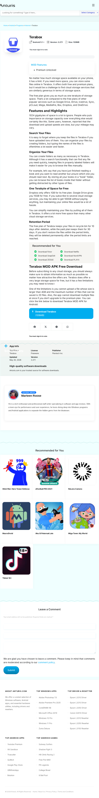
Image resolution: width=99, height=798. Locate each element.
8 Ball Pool (43, 775)
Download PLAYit (71, 260)
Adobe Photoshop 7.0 (48, 697)
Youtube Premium (14, 744)
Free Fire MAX (45, 760)
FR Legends (44, 765)
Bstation (10, 775)
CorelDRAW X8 (45, 708)
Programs (19, 25)
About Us (41, 792)
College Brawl (44, 770)
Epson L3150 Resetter (79, 728)
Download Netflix (71, 252)
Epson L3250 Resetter (79, 723)
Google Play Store (15, 765)
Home (5, 25)
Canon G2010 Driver (78, 713)
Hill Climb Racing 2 (46, 754)
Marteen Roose (31, 395)
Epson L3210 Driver (78, 697)
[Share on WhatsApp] (67, 326)
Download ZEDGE (46, 260)
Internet (27, 25)
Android (12, 25)
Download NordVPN (73, 256)
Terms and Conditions (65, 792)
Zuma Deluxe (44, 728)
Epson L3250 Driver (78, 708)
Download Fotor (45, 252)
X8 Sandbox (12, 749)
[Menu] (93, 5)
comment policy (46, 662)
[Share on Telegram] (56, 326)
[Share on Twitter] (45, 326)
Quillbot (10, 760)
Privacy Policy (51, 792)
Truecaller (11, 754)
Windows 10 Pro (45, 718)
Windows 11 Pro (45, 723)
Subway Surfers (45, 744)
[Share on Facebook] (34, 326)
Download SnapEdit (46, 256)
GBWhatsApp (13, 770)
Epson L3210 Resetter (79, 718)
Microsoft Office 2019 (48, 713)
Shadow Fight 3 (45, 749)
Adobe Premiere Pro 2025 (50, 702)
